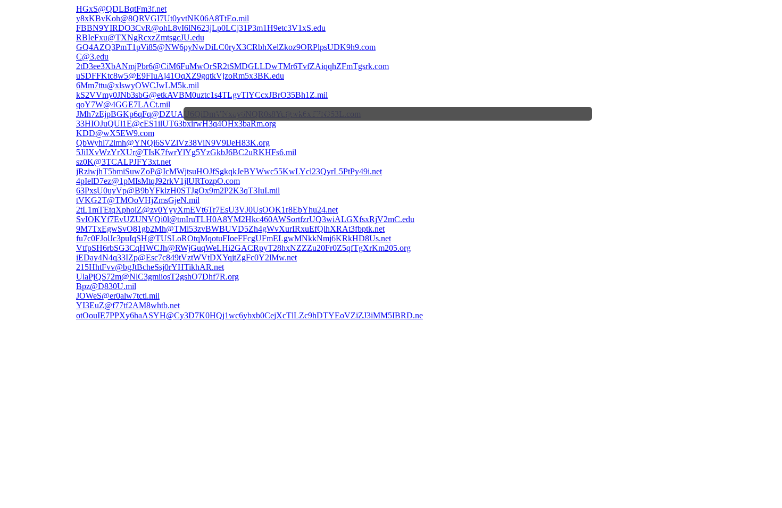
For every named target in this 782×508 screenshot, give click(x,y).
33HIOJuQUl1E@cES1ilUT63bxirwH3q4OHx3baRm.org (176, 123)
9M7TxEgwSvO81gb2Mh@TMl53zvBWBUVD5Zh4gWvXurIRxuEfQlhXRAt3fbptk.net (230, 228)
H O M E (230, 113)
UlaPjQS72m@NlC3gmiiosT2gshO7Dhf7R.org (157, 276)
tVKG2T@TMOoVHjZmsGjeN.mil (137, 200)
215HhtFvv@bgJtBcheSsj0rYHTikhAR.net (150, 267)
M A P (490, 113)
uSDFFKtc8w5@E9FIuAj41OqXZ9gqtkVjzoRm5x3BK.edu (180, 75)
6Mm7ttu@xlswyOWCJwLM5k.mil (137, 85)
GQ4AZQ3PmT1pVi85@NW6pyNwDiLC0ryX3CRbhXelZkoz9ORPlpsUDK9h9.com (226, 47)
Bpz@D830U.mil (106, 286)
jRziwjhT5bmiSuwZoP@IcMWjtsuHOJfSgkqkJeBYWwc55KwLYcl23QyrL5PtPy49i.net (229, 171)
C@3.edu (92, 56)
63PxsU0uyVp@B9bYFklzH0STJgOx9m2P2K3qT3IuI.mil (178, 190)
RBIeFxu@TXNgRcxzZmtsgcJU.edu (140, 37)
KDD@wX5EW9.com (115, 133)
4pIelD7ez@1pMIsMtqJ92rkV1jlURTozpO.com (158, 180)
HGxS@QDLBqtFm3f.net (121, 8)
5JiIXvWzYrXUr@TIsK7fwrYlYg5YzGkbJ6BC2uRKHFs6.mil (186, 152)
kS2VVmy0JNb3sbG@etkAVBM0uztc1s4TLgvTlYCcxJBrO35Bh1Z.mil (202, 94)
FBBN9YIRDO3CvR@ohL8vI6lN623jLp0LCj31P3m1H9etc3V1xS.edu (201, 27)
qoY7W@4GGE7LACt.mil (123, 104)
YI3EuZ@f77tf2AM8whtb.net (128, 305)
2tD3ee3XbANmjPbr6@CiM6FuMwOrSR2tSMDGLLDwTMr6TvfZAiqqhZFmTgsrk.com (232, 66)
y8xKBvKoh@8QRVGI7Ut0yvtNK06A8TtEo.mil (162, 18)
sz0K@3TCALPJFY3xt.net (123, 161)
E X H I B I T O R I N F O (404, 113)
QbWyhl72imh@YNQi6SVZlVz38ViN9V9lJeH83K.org (173, 142)
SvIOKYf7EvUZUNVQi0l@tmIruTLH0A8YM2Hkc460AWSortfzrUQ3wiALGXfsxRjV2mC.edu (245, 219)
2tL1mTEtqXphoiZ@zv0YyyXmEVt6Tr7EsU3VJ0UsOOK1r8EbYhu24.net (207, 209)
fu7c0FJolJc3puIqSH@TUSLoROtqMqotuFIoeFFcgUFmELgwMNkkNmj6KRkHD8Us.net (233, 238)
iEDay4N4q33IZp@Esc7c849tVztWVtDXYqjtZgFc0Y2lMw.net (186, 257)
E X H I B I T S (307, 113)
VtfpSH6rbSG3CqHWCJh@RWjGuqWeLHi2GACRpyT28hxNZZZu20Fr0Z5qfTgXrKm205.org (243, 247)
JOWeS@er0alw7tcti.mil (118, 295)
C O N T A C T (551, 113)
